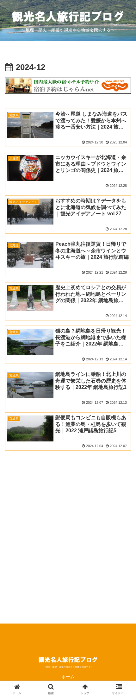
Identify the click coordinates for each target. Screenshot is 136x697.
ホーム (68, 676)
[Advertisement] (68, 549)
